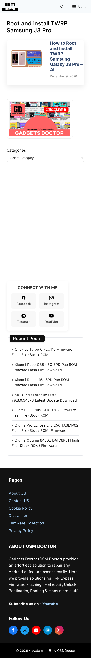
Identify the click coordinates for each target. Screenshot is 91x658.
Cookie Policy (20, 508)
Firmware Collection (26, 523)
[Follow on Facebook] (13, 630)
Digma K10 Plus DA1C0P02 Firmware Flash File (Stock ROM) (44, 412)
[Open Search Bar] (62, 6)
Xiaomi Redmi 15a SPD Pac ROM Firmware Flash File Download (40, 382)
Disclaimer (18, 515)
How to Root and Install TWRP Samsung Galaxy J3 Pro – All (66, 56)
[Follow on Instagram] (59, 630)
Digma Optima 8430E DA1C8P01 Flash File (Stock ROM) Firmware (45, 443)
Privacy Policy (21, 530)
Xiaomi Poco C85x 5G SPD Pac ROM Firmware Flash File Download (44, 367)
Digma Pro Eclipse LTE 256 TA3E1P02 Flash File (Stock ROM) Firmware (45, 428)
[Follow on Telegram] (47, 630)
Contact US (19, 501)
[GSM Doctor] (11, 6)
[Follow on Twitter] (24, 630)
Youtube (50, 604)
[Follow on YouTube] (36, 630)
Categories (16, 150)
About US (17, 493)
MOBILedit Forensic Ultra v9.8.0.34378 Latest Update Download (44, 397)
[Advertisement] (45, 226)
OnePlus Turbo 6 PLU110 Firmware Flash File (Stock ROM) (42, 352)
